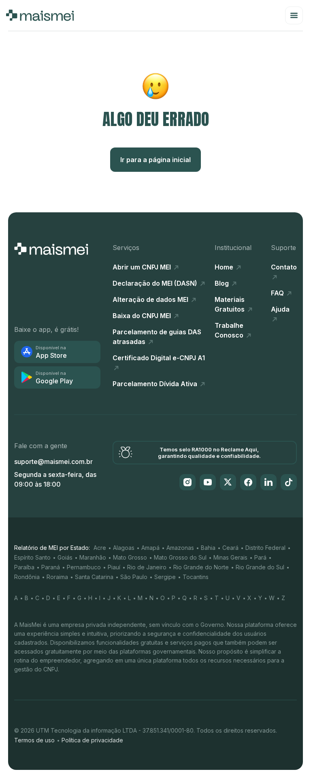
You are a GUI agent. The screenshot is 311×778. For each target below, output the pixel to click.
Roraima (57, 576)
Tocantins (196, 576)
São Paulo (133, 576)
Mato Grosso (130, 557)
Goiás (65, 557)
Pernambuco (84, 567)
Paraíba (24, 567)
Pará (260, 557)
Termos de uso (34, 740)
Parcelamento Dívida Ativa (156, 384)
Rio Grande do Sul (260, 567)
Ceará (230, 547)
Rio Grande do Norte (201, 567)
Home (225, 267)
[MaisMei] (40, 15)
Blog (222, 283)
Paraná (50, 567)
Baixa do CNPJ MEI (143, 316)
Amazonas (180, 547)
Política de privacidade (92, 740)
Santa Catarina (94, 576)
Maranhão (92, 557)
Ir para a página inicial (155, 160)
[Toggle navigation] (294, 15)
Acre (100, 547)
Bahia (208, 547)
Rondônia (27, 576)
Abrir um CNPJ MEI (143, 267)
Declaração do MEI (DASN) (156, 283)
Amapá (150, 547)
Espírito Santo (32, 557)
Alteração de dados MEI (151, 299)
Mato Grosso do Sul (180, 557)
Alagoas (123, 547)
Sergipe (165, 576)
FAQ (278, 293)
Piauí (114, 567)
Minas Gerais (230, 557)
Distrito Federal (265, 547)
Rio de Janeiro (146, 567)
